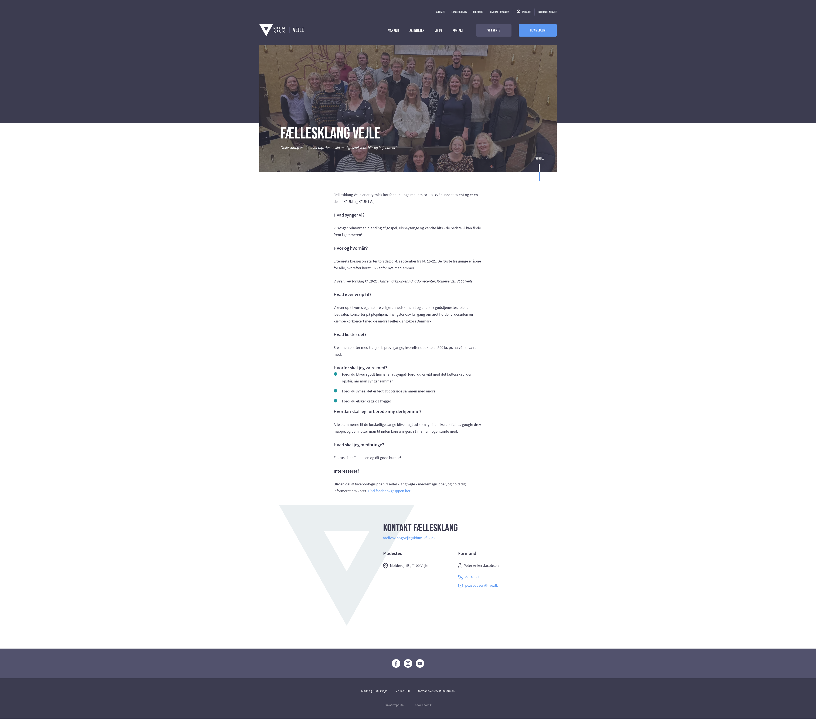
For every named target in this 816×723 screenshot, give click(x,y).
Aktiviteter (416, 30)
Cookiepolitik (423, 705)
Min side (526, 12)
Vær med (393, 30)
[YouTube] (420, 663)
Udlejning (478, 12)
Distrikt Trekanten (499, 12)
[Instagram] (408, 663)
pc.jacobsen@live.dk (481, 585)
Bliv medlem (537, 30)
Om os (438, 30)
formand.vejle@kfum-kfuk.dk (436, 691)
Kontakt (458, 30)
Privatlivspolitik (394, 705)
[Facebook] (396, 663)
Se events (493, 30)
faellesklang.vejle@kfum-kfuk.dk (409, 537)
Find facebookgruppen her (389, 490)
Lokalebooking (459, 12)
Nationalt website (547, 12)
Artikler (440, 12)
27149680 (472, 576)
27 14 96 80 (403, 691)
